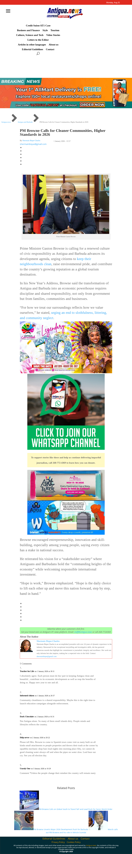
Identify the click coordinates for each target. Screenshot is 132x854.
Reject (94, 849)
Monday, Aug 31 (113, 2)
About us (53, 44)
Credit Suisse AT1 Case (38, 25)
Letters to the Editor (38, 40)
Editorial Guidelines (32, 49)
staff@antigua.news (83, 632)
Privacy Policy (58, 842)
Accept (80, 849)
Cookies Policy (74, 842)
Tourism (55, 30)
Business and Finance (28, 30)
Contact (50, 49)
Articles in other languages (32, 44)
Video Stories (53, 35)
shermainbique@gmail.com (33, 144)
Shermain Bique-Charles (31, 141)
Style (45, 30)
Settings (109, 849)
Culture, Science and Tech (29, 35)
